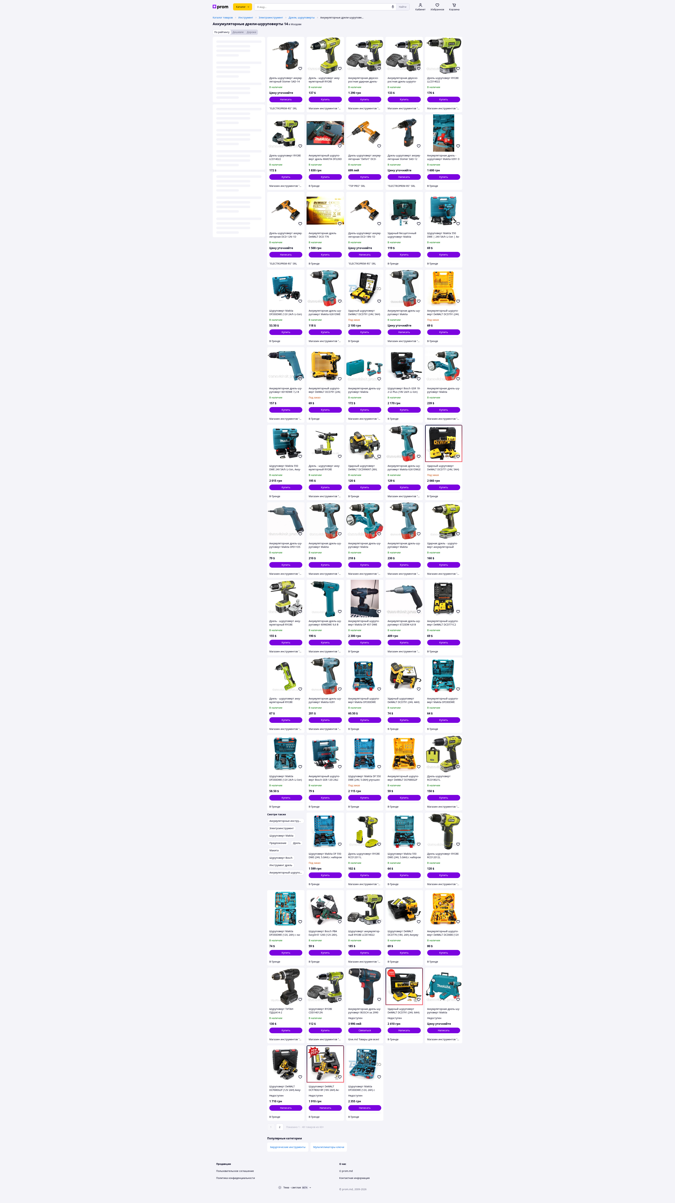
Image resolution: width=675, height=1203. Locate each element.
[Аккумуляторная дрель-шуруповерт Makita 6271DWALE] (364, 365)
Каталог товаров (223, 17)
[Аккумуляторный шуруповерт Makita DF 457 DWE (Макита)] (364, 598)
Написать (286, 99)
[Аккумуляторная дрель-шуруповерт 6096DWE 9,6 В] (325, 598)
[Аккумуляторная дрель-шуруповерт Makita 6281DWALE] (443, 365)
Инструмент (245, 17)
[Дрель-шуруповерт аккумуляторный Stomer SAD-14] (285, 55)
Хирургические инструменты (288, 1147)
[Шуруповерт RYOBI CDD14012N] (325, 986)
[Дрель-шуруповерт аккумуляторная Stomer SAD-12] (404, 133)
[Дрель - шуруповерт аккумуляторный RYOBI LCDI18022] (325, 443)
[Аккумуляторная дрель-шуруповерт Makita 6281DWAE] (404, 521)
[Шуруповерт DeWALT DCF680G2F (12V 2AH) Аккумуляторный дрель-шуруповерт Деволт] (285, 1064)
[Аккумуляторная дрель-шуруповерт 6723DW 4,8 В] (404, 598)
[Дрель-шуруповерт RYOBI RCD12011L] (364, 831)
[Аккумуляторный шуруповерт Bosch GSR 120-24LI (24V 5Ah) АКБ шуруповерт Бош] (325, 753)
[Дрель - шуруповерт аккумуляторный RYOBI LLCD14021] (325, 55)
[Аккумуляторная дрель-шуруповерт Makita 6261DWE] (325, 288)
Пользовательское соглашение (235, 1171)
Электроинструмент (271, 17)
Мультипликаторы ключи (328, 1147)
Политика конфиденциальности (235, 1178)
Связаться (365, 1030)
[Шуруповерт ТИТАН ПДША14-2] (285, 986)
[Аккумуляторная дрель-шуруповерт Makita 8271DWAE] (325, 521)
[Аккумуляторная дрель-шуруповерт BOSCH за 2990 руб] (364, 986)
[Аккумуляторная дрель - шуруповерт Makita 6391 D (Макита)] (443, 133)
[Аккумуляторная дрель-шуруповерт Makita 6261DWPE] (404, 288)
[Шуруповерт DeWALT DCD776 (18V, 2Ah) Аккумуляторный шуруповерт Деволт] (404, 908)
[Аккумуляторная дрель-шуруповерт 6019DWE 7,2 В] (285, 365)
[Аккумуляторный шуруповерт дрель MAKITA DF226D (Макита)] (325, 133)
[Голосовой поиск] (393, 7)
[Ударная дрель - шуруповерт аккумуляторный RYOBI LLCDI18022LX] (443, 521)
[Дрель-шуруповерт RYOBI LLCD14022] (443, 55)
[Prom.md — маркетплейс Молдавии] (220, 7)
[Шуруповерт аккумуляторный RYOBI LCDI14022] (364, 908)
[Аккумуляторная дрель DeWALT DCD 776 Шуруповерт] (325, 210)
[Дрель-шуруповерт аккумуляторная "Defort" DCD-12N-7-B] (364, 133)
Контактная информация (354, 1178)
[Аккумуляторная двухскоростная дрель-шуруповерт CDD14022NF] (404, 55)
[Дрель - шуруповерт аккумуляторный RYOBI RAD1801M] (285, 676)
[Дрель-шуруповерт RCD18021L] (443, 753)
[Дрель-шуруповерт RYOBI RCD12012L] (443, 831)
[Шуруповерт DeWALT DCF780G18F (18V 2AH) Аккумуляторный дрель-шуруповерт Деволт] (325, 1064)
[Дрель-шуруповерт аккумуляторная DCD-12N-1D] (285, 210)
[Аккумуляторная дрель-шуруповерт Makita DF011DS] (285, 521)
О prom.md (346, 1171)
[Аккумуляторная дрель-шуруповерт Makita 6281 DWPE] (325, 676)
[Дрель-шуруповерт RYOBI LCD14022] (285, 133)
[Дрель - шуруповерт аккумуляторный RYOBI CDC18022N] (285, 598)
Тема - (292, 1187)
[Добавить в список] (300, 68)
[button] (325, 99)
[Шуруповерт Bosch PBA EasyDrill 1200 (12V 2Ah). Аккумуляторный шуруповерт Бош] (325, 908)
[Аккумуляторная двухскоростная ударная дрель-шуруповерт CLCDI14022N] (364, 55)
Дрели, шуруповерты (302, 17)
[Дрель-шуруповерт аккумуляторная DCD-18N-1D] (364, 210)
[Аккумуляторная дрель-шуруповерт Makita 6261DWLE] (404, 443)
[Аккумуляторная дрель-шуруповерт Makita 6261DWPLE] (443, 986)
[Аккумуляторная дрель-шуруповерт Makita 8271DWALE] (364, 521)
